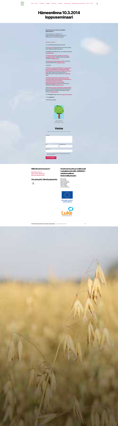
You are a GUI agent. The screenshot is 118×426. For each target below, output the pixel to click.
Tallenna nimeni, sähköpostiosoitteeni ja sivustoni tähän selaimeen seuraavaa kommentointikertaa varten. (58, 154)
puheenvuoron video (67, 94)
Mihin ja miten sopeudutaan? (38, 173)
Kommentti (48, 135)
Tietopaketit (41, 3)
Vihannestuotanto (67, 3)
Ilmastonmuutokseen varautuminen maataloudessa (45, 223)
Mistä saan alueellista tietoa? (38, 175)
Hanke (36, 3)
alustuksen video (50, 53)
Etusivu (32, 3)
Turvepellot (60, 3)
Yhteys (91, 3)
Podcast (87, 3)
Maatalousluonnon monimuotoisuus (78, 3)
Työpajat (47, 3)
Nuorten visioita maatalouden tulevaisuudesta (59, 87)
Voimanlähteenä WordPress (61, 223)
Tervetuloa (51, 47)
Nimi (47, 144)
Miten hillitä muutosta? (36, 172)
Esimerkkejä (53, 3)
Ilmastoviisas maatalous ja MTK (56, 61)
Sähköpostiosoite (62, 144)
